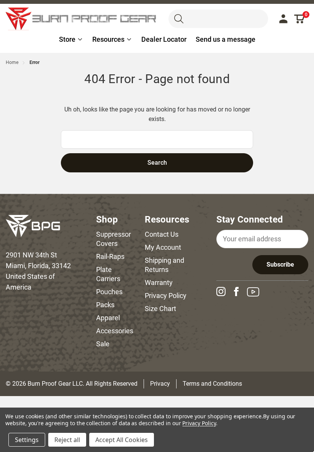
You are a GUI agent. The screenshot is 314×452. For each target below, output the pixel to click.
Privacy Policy (165, 296)
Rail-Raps (110, 256)
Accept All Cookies (121, 440)
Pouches (109, 292)
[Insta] (224, 291)
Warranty (159, 282)
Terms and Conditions (212, 383)
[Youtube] (256, 292)
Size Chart (160, 309)
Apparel (108, 318)
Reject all (67, 440)
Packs (105, 305)
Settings (27, 440)
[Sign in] (283, 19)
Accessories (114, 331)
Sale (103, 344)
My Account (163, 247)
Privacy (160, 383)
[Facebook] (239, 291)
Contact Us (161, 234)
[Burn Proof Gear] (81, 18)
